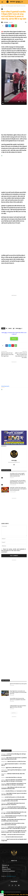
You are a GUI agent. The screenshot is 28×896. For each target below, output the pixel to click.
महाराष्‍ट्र (10, 328)
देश (4, 5)
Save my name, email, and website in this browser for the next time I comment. (13, 550)
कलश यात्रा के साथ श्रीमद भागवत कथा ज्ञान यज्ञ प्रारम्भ (16, 834)
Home (2, 5)
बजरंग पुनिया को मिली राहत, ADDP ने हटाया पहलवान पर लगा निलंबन (16, 791)
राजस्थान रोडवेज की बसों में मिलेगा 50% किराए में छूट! (14, 777)
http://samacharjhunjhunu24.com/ (14, 462)
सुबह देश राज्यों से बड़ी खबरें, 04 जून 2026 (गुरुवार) (18, 683)
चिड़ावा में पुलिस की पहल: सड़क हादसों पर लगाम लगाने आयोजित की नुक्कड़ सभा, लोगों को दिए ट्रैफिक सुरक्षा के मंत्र (18, 692)
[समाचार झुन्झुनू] (2, 22)
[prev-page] (2, 494)
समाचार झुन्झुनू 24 (19, 328)
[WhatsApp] (15, 25)
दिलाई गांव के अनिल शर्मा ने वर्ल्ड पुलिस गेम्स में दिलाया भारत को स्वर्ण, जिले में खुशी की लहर (7, 355)
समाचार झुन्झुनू (6, 22)
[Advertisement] (14, 119)
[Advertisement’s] (14, 172)
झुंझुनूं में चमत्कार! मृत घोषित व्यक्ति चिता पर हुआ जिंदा (14, 767)
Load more (14, 712)
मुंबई (13, 328)
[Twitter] (9, 25)
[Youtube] (19, 885)
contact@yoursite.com (11, 876)
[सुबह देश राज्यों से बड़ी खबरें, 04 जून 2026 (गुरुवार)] (5, 686)
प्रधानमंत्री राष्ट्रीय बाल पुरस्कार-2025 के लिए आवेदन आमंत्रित (14, 797)
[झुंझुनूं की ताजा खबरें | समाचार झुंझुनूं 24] (14, 853)
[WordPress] (14, 464)
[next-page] (4, 494)
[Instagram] (12, 885)
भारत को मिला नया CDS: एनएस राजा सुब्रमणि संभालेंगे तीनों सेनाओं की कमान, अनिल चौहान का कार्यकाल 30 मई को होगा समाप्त (17, 475)
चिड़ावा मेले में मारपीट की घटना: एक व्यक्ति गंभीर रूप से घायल (16, 761)
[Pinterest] (12, 25)
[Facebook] (6, 25)
